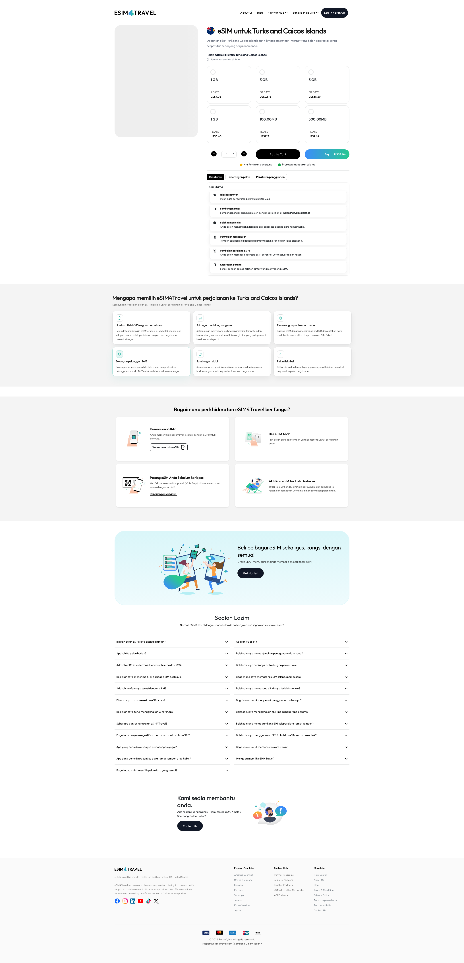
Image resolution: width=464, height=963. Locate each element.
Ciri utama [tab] (215, 177)
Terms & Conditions (324, 890)
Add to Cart (278, 154)
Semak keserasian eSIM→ (225, 59)
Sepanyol (239, 895)
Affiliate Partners (283, 879)
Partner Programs (284, 874)
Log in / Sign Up (334, 12)
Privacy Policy (321, 895)
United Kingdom (243, 879)
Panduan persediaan (325, 900)
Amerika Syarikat (243, 874)
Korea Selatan (242, 905)
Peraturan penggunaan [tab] (270, 177)
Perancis (238, 890)
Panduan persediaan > (163, 494)
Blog (260, 12)
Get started (250, 573)
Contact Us (190, 826)
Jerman (238, 900)
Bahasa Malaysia (304, 12)
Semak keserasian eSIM (165, 447)
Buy (335, 154)
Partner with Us (322, 905)
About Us (246, 12)
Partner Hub (276, 12)
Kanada (238, 884)
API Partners (281, 895)
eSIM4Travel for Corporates (289, 890)
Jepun (237, 910)
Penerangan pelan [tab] (239, 177)
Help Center (320, 874)
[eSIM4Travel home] (135, 13)
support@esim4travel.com (217, 943)
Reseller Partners (283, 884)
